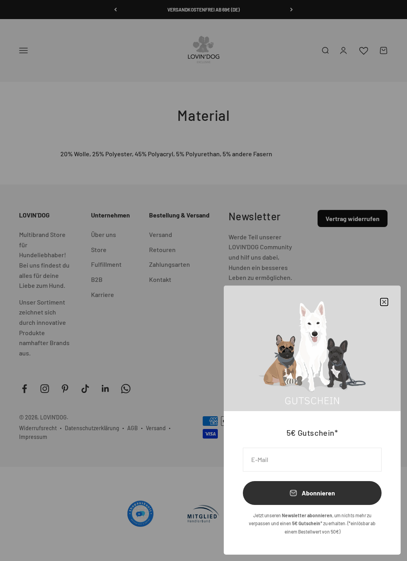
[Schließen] (384, 302)
